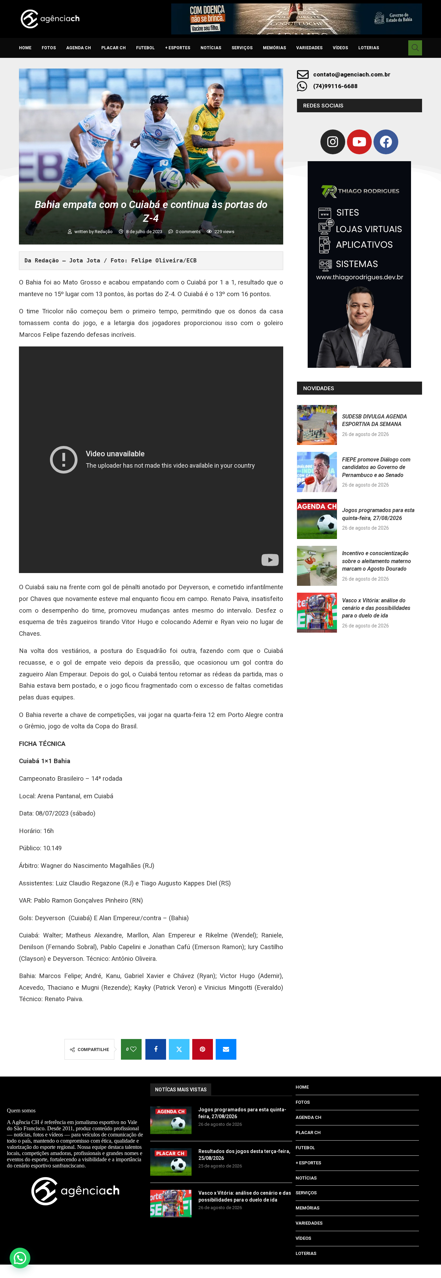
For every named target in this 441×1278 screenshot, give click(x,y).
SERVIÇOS (242, 47)
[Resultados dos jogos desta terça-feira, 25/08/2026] (171, 1162)
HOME (25, 47)
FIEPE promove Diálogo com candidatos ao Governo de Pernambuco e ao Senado (376, 467)
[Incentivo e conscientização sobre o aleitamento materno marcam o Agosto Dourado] (317, 566)
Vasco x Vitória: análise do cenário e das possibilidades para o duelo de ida (376, 608)
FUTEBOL (145, 47)
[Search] (415, 47)
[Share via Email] (226, 1049)
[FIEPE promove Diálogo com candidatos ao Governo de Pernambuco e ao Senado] (317, 472)
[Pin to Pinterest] (202, 1049)
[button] (20, 1258)
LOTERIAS (368, 47)
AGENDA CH (78, 47)
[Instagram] (332, 141)
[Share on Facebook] (155, 1049)
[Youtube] (359, 141)
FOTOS (49, 47)
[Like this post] (133, 1049)
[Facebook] (385, 141)
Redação (104, 231)
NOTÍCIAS (211, 47)
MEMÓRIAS (274, 47)
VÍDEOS (340, 47)
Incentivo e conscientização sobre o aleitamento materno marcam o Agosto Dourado (376, 561)
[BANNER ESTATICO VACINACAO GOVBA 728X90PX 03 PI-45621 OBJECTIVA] (296, 18)
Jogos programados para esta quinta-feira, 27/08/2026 (242, 1113)
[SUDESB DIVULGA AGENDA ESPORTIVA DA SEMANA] (317, 425)
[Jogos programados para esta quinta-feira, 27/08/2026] (317, 519)
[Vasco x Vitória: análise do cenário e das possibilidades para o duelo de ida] (317, 613)
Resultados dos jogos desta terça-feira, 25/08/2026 (244, 1155)
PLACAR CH (113, 47)
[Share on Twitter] (179, 1049)
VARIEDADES (309, 47)
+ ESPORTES (177, 47)
